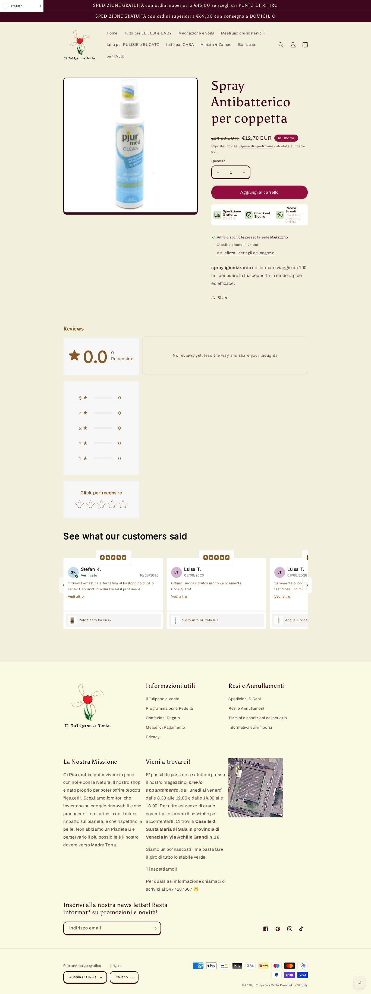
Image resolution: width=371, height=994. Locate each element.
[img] (113, 558)
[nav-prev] (64, 585)
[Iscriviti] (155, 928)
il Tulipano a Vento (162, 699)
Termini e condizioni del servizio (257, 718)
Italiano (122, 977)
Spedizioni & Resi (244, 699)
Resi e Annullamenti (246, 708)
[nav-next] (307, 585)
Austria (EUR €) (82, 977)
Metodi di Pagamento (165, 727)
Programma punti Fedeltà (169, 708)
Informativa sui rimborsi (250, 727)
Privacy (152, 737)
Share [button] (223, 298)
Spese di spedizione (256, 146)
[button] (281, 45)
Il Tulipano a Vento (266, 985)
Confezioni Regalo (163, 718)
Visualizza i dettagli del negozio (246, 253)
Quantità (218, 161)
